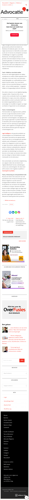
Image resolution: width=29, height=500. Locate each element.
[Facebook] (10, 212)
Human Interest (8, 420)
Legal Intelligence (6, 133)
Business (6, 417)
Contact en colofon (7, 5)
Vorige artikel (10, 218)
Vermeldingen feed (8, 401)
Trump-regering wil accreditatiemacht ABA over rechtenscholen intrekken (15, 349)
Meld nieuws (7, 464)
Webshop (18, 3)
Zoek (23, 360)
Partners (6, 444)
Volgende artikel (19, 218)
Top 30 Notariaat (8, 436)
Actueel (11, 204)
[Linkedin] (13, 212)
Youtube (6, 455)
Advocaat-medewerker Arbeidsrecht (11, 236)
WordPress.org (7, 409)
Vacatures (6, 441)
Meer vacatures (22, 241)
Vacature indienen (8, 469)
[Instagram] (19, 212)
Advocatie (14, 10)
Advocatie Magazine (9, 439)
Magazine (12, 3)
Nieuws (5, 415)
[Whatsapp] (16, 212)
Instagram (6, 453)
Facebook (6, 448)
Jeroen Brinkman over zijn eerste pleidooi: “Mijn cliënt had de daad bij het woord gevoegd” (17, 329)
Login (5, 397)
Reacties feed (7, 405)
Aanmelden (14, 34)
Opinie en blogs (8, 425)
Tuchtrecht (6, 427)
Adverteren (6, 466)
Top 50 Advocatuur (8, 434)
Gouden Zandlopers (9, 431)
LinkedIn (6, 450)
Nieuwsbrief (5, 3)
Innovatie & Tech (8, 422)
